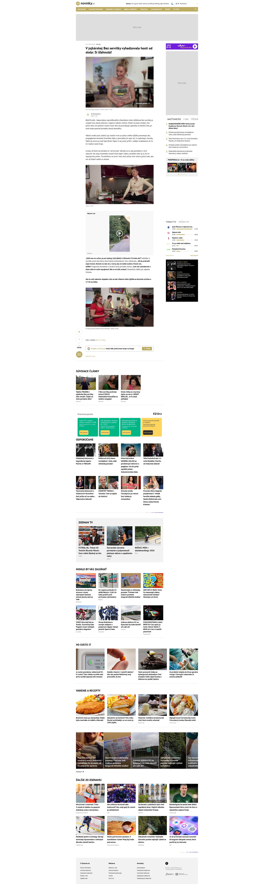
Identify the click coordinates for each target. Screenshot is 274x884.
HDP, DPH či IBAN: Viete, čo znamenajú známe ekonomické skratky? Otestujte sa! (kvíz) (152, 593)
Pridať (148, 349)
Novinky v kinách (113, 9)
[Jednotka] (168, 238)
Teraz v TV (171, 221)
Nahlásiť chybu (90, 356)
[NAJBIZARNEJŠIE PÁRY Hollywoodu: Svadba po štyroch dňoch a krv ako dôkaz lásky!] (172, 285)
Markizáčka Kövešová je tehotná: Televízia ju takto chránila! (180, 152)
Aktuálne (82, 9)
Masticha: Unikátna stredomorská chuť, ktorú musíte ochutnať (151, 719)
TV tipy (176, 9)
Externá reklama (113, 870)
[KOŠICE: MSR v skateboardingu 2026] (148, 535)
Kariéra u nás (84, 876)
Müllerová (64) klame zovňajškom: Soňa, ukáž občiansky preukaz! (181, 133)
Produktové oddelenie (143, 870)
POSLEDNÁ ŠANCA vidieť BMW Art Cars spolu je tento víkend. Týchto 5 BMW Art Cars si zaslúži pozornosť (152, 627)
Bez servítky (100, 340)
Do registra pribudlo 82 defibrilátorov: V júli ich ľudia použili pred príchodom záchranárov (107, 593)
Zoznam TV (86, 522)
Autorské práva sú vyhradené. (173, 869)
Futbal (80, 556)
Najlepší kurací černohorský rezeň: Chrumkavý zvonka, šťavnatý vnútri (182, 719)
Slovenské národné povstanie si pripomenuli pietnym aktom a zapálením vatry (119, 551)
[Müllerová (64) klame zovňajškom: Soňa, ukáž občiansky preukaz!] (172, 275)
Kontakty (140, 863)
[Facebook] (166, 863)
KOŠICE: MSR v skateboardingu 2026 (144, 549)
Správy (108, 559)
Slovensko (101, 632)
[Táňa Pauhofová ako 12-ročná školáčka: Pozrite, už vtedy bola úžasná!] (172, 296)
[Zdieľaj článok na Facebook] (79, 339)
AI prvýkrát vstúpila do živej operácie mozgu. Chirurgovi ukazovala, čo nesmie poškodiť (183, 674)
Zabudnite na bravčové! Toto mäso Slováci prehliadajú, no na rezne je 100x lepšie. (120, 720)
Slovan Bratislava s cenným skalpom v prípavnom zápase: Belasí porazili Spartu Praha (108, 625)
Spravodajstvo (141, 868)
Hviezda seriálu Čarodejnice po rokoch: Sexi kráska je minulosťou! (183, 146)
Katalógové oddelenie (143, 876)
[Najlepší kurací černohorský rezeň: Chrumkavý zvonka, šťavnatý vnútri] (183, 705)
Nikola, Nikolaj (154, 4)
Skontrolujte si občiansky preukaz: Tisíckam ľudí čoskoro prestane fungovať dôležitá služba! (130, 593)
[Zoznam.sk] (170, 875)
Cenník (111, 876)
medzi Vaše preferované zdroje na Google (112, 349)
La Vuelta (78, 632)
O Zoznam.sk (85, 863)
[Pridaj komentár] (79, 332)
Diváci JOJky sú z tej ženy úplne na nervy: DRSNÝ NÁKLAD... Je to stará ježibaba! (130, 395)
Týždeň (194, 119)
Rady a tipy (141, 722)
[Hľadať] (195, 9)
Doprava (123, 629)
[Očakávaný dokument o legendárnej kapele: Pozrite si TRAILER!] (172, 265)
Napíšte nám (84, 878)
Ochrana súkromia (85, 870)
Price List (111, 878)
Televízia (144, 9)
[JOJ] (168, 233)
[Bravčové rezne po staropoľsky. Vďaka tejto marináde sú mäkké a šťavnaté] (90, 705)
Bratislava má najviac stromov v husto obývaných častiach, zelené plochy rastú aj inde (84, 595)
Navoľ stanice (170, 255)
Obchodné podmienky (115, 873)
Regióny (100, 599)
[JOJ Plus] (168, 249)
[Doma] (168, 244)
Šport (167, 9)
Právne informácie (85, 868)
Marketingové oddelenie (144, 878)
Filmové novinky (96, 9)
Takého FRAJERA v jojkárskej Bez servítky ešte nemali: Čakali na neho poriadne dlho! (84, 395)
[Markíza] (168, 227)
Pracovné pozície (85, 414)
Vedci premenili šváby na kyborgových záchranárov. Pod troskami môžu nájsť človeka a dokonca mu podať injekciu (149, 675)
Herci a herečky (130, 9)
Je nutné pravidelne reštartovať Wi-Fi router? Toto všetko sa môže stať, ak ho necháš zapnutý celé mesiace (89, 674)
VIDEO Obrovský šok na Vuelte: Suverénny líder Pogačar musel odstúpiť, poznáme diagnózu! (85, 625)
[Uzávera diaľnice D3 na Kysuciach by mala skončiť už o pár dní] (131, 612)
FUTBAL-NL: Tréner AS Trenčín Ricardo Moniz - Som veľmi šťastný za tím (90, 550)
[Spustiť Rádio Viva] (182, 45)
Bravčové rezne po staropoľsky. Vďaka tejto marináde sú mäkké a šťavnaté (90, 719)
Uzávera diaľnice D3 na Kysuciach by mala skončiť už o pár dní (131, 624)
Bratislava (78, 602)
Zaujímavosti (156, 9)
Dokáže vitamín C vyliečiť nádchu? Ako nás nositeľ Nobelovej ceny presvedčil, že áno (120, 674)
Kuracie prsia (172, 722)
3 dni (185, 119)
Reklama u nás (113, 868)
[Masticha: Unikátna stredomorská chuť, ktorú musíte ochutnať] (152, 705)
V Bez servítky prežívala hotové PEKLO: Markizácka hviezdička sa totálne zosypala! (108, 395)
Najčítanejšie (174, 119)
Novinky (98, 44)
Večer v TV (184, 221)
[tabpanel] (182, 139)
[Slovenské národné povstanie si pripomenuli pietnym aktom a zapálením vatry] (120, 535)
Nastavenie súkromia (86, 873)
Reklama (112, 863)
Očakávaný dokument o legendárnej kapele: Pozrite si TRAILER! (185, 265)
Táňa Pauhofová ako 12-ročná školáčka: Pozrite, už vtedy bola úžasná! (183, 139)
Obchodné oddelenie (143, 873)
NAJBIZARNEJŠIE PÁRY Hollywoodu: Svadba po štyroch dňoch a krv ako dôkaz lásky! (182, 126)
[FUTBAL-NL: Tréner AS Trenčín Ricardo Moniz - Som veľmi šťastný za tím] (91, 535)
